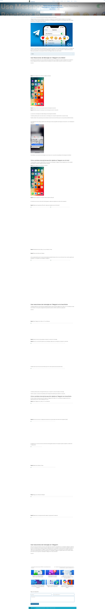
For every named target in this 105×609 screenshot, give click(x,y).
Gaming (75, 1)
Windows (53, 1)
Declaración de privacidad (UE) (40, 607)
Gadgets (68, 1)
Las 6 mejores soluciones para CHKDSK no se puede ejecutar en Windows (41, 567)
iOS (64, 1)
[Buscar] (63, 12)
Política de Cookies (52, 607)
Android (61, 1)
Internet (58, 1)
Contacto (47, 607)
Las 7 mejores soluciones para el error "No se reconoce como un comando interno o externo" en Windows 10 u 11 (64, 567)
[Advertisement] (52, 69)
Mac (71, 1)
